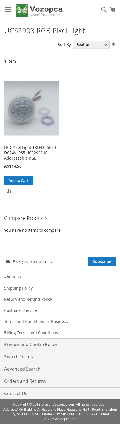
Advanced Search (22, 369)
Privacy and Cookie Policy (30, 344)
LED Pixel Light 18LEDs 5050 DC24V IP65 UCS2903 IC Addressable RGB (30, 153)
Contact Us (15, 393)
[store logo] (39, 10)
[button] (9, 190)
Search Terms (18, 357)
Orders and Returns (25, 381)
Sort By (64, 44)
